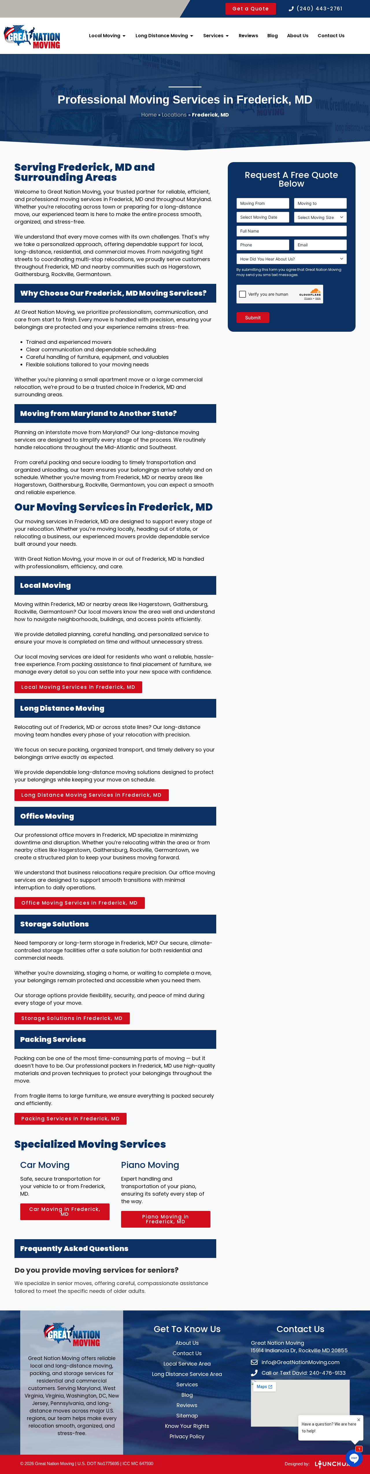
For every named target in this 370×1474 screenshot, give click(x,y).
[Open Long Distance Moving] (191, 35)
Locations (174, 114)
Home (149, 114)
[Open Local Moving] (124, 35)
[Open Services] (227, 35)
